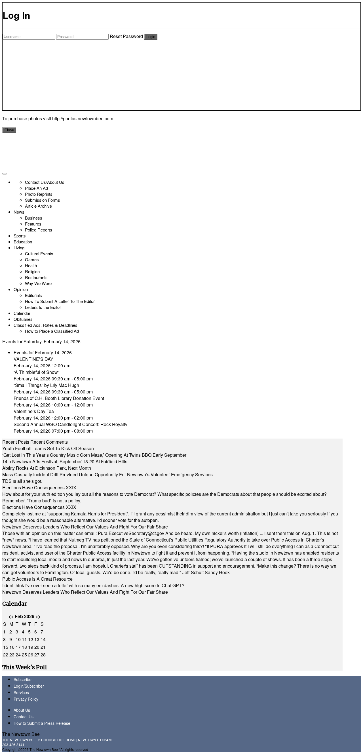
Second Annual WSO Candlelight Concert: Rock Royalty (70, 424)
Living (19, 247)
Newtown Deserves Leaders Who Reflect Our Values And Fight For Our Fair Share (85, 526)
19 (30, 647)
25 (24, 654)
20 (36, 647)
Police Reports (38, 230)
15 (5, 647)
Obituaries (23, 319)
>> (38, 616)
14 (43, 639)
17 (18, 647)
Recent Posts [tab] (15, 442)
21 (43, 647)
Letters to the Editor (43, 307)
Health (31, 265)
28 (43, 654)
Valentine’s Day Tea (34, 411)
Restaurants (36, 277)
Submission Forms (42, 200)
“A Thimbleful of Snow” (36, 372)
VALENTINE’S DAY (33, 359)
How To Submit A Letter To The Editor (60, 301)
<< (11, 616)
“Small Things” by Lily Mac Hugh (46, 385)
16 (11, 647)
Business (33, 218)
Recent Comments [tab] (49, 442)
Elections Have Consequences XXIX (39, 487)
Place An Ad (36, 188)
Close (9, 130)
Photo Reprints (38, 194)
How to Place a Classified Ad (52, 331)
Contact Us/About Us (44, 182)
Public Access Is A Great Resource (37, 579)
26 (30, 654)
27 (36, 654)
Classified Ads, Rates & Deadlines (45, 325)
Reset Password (126, 36)
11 (24, 639)
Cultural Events (39, 253)
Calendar (22, 313)
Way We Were (38, 283)
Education (23, 242)
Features (33, 224)
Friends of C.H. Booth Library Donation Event (59, 398)
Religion (32, 271)
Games (32, 259)
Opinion (21, 289)
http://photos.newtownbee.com (82, 118)
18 (24, 647)
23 (11, 654)
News (19, 212)
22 (5, 654)
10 (18, 639)
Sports (20, 236)
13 (36, 639)
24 (18, 654)
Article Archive (38, 206)
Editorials (33, 295)
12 (30, 639)
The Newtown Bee (21, 734)
